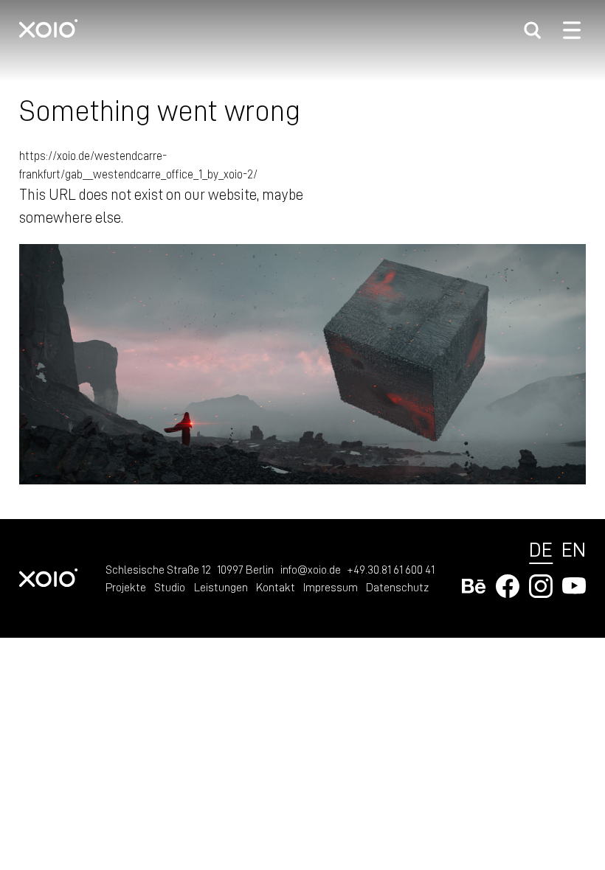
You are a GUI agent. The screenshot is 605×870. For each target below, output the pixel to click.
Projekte (126, 587)
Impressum (330, 587)
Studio (169, 587)
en (573, 549)
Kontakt (275, 587)
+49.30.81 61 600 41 (391, 569)
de (541, 549)
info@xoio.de (310, 569)
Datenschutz (397, 587)
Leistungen (221, 587)
